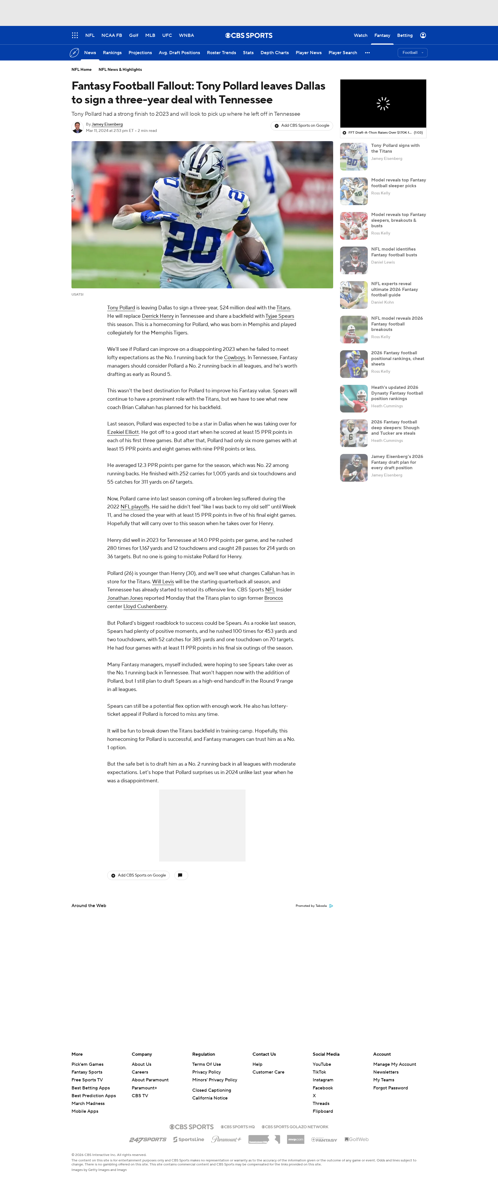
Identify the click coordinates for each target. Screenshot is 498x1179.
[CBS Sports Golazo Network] (295, 1126)
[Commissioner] (264, 1137)
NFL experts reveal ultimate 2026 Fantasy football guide (394, 289)
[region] (383, 104)
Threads (321, 1103)
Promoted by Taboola (311, 906)
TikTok (319, 1072)
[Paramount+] (226, 1138)
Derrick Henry (158, 316)
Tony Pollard (121, 307)
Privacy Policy (206, 1072)
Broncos (273, 598)
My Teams (383, 1080)
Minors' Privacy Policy (214, 1080)
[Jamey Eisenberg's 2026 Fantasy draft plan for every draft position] (354, 468)
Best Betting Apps (90, 1088)
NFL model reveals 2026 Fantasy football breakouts (397, 323)
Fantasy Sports (86, 1072)
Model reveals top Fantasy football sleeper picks (398, 182)
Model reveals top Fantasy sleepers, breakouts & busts (398, 220)
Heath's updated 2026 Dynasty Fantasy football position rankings (397, 393)
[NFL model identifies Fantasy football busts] (354, 260)
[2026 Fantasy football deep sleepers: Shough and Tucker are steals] (354, 433)
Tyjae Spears (279, 316)
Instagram (323, 1080)
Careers (140, 1072)
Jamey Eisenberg (107, 124)
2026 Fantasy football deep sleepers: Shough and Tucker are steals (395, 427)
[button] (368, 52)
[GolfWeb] (357, 1139)
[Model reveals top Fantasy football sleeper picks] (354, 191)
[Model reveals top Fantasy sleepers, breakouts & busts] (354, 226)
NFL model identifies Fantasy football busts (394, 252)
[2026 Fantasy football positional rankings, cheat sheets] (354, 364)
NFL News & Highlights (120, 69)
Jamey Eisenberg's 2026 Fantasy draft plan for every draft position (397, 462)
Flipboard (323, 1111)
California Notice (210, 1098)
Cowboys (234, 357)
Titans (283, 307)
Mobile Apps (84, 1111)
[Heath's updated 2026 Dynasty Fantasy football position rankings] (354, 398)
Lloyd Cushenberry (145, 606)
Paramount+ (144, 1088)
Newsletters (386, 1072)
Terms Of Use (206, 1064)
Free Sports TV (87, 1080)
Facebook (323, 1088)
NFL (270, 589)
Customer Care (268, 1072)
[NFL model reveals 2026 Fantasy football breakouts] (354, 329)
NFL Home (81, 69)
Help (257, 1064)
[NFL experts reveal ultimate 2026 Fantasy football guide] (354, 295)
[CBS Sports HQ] (238, 1126)
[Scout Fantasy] (324, 1139)
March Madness (88, 1103)
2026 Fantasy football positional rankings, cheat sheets (397, 358)
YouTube (322, 1064)
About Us (141, 1064)
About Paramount (150, 1080)
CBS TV (140, 1096)
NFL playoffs (134, 507)
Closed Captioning (211, 1090)
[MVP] (295, 1137)
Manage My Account (394, 1064)
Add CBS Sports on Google (305, 125)
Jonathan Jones (125, 598)
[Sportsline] (188, 1139)
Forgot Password (390, 1088)
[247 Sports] (148, 1138)
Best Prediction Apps (93, 1096)
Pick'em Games (87, 1064)
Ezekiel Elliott (123, 432)
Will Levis (163, 581)
